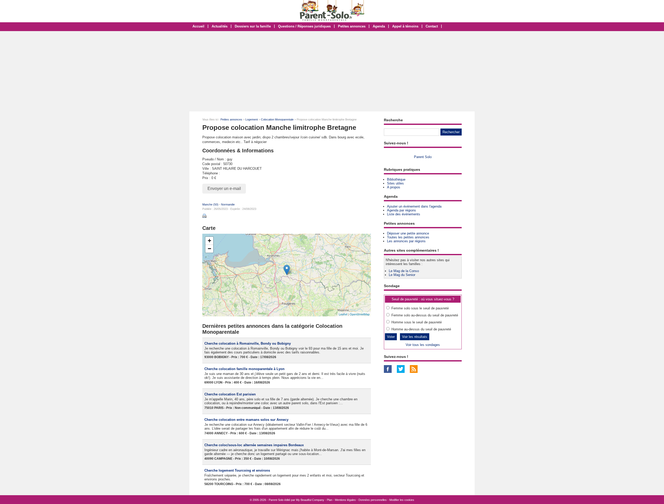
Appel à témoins (405, 26)
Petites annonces (351, 26)
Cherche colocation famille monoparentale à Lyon (244, 369)
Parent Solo (423, 157)
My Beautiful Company (310, 499)
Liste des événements (403, 214)
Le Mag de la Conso (404, 271)
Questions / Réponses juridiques (304, 26)
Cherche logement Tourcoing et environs (237, 470)
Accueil (198, 26)
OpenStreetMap (360, 314)
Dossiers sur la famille (253, 26)
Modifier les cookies (401, 499)
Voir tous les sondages (423, 345)
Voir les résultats (414, 337)
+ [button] (209, 240)
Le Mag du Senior (402, 275)
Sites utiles (395, 183)
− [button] (209, 248)
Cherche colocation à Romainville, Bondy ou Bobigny (247, 343)
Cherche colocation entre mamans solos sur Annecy (246, 420)
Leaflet (343, 314)
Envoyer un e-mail (224, 188)
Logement (251, 119)
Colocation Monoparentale (277, 119)
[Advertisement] (332, 71)
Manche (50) (210, 204)
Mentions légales (345, 499)
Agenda (379, 26)
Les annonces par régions (406, 241)
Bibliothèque (396, 179)
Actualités (219, 26)
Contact (432, 26)
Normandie (228, 204)
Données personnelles (372, 499)
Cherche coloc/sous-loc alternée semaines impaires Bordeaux (254, 445)
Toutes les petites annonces (408, 237)
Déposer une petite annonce (408, 233)
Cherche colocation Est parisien (230, 394)
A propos (393, 187)
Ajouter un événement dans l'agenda (414, 206)
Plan (329, 499)
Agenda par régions (401, 210)
